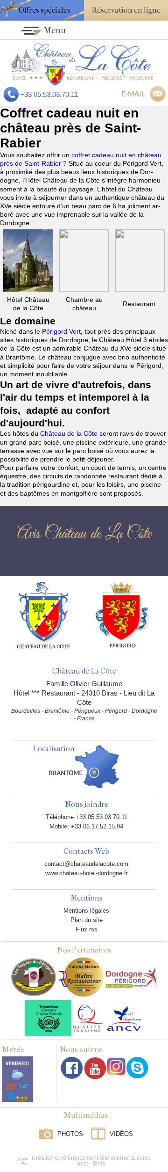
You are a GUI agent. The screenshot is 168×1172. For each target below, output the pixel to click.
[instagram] (116, 1066)
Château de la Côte (69, 433)
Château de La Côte (84, 671)
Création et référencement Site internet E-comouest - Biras (91, 1161)
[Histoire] (43, 614)
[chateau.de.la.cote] (137, 1067)
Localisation (54, 749)
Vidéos (121, 1133)
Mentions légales (86, 910)
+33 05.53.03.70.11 (49, 94)
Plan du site (86, 919)
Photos (70, 1133)
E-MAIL (133, 93)
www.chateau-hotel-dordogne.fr (86, 873)
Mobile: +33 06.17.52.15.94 (86, 826)
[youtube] (95, 1068)
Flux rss (87, 929)
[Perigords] (123, 614)
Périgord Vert (61, 331)
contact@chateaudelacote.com (86, 863)
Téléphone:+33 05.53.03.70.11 (86, 816)
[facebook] (72, 1068)
